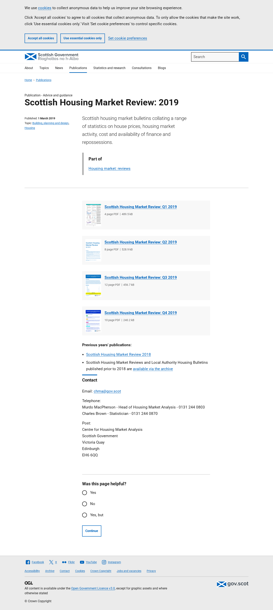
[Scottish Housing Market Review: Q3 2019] (93, 285)
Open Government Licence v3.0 (93, 588)
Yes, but (96, 515)
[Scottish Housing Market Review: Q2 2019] (93, 250)
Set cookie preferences (127, 38)
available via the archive (153, 369)
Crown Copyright (100, 570)
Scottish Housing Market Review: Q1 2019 (141, 207)
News (59, 68)
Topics (44, 68)
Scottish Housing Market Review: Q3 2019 (141, 277)
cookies (44, 8)
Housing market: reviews (110, 168)
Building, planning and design (50, 123)
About (29, 68)
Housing (30, 128)
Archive (49, 570)
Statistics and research (109, 68)
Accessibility (32, 570)
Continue (91, 531)
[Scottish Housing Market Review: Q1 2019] (93, 215)
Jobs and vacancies (129, 570)
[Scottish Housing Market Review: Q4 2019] (93, 321)
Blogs (162, 68)
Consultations (141, 68)
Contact (65, 570)
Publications (78, 68)
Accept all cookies (41, 38)
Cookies (80, 570)
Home (28, 80)
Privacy (151, 570)
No (92, 503)
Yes (93, 492)
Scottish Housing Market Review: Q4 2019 (141, 312)
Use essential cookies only (83, 38)
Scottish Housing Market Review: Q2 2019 (141, 242)
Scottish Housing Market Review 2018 (118, 354)
